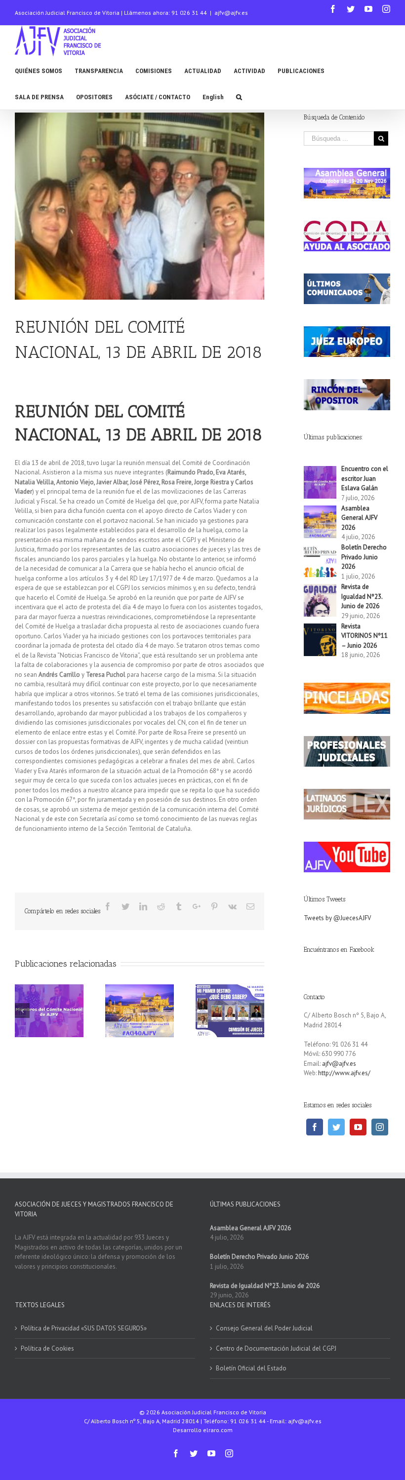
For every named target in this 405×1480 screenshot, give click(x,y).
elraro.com (218, 1430)
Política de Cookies (47, 1348)
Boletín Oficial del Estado (251, 1368)
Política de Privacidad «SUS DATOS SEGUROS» (84, 1328)
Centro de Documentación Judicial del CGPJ (276, 1348)
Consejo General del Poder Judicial (264, 1328)
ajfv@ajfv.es (231, 12)
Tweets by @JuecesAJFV (337, 918)
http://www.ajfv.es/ (344, 1073)
